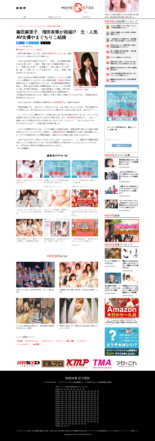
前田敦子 (61, 132)
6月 (68, 389)
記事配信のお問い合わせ (80, 431)
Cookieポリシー (117, 431)
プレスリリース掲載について (131, 431)
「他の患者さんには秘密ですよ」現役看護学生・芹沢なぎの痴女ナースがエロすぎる (123, 40)
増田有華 (39, 49)
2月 (80, 389)
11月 (65, 391)
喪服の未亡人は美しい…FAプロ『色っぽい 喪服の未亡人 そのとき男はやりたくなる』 (123, 62)
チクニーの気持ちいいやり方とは (120, 57)
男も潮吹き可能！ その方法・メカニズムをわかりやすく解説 (113, 288)
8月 (62, 389)
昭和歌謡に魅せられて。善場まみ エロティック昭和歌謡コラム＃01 (128, 162)
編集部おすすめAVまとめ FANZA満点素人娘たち (123, 80)
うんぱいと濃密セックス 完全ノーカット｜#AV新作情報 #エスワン (123, 27)
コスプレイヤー (47, 341)
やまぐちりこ (31, 49)
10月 (69, 391)
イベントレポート (23, 344)
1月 (83, 389)
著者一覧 (30, 431)
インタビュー (82, 341)
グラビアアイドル (32, 341)
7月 (65, 389)
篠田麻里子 (21, 49)
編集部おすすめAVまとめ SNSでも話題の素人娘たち (123, 68)
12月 (62, 391)
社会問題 (36, 344)
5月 (71, 389)
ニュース (19, 46)
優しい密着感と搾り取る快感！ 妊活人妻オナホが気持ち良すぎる (123, 52)
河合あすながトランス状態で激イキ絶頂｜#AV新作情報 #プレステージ (123, 46)
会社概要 (35, 431)
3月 (77, 389)
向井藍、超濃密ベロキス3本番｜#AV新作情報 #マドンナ (123, 33)
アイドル (59, 341)
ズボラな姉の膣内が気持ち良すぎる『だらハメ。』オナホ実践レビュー (123, 74)
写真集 (60, 80)
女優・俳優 (70, 341)
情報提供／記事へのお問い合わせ (48, 431)
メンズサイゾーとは (21, 431)
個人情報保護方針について (104, 431)
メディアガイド (92, 431)
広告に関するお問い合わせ (65, 431)
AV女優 (48, 53)
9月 (73, 391)
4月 (74, 389)
